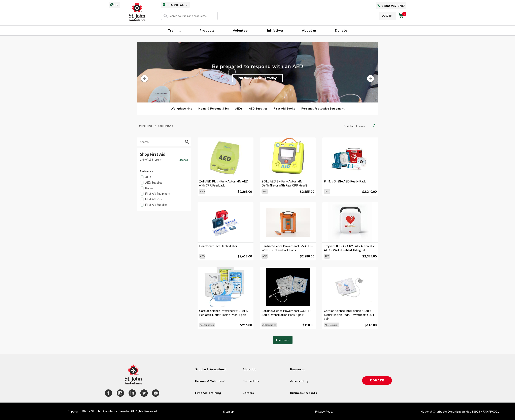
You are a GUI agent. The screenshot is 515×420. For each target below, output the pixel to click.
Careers (248, 393)
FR (116, 4)
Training (174, 30)
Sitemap (228, 412)
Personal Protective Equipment (323, 109)
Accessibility (299, 381)
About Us (249, 369)
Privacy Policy (324, 412)
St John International (211, 369)
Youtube (155, 393)
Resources (297, 369)
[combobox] (189, 16)
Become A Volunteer (210, 381)
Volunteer (241, 30)
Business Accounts (303, 393)
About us (309, 30)
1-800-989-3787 (393, 5)
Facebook (107, 393)
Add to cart (225, 171)
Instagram (119, 393)
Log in (387, 15)
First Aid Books (284, 109)
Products (207, 30)
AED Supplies (258, 109)
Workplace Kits (181, 109)
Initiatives (275, 30)
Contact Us (251, 381)
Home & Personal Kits (213, 109)
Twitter (143, 393)
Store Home (145, 125)
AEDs (238, 109)
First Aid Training (208, 393)
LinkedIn (131, 393)
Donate (341, 30)
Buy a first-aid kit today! (257, 78)
